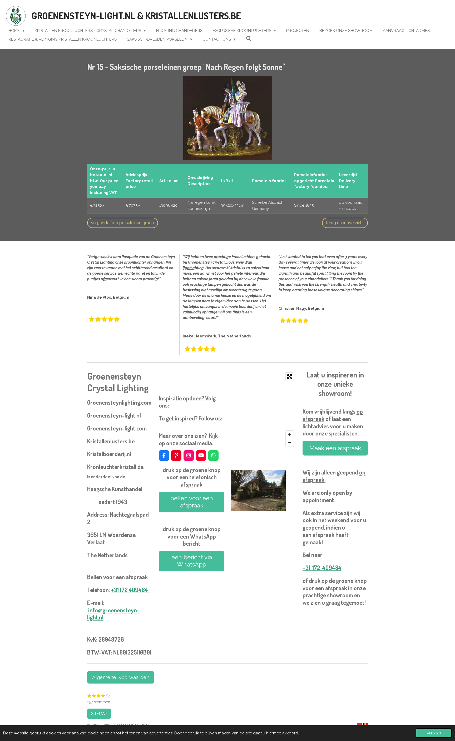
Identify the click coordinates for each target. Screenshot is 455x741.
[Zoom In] (290, 435)
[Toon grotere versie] (227, 118)
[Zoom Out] (290, 443)
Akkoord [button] (434, 733)
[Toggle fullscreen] (290, 377)
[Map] (263, 409)
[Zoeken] (249, 38)
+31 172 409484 (130, 589)
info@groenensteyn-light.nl (113, 613)
